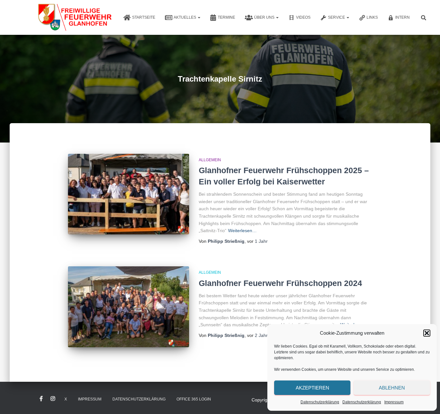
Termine (226, 17)
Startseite (143, 17)
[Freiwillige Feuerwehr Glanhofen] (74, 17)
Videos (303, 17)
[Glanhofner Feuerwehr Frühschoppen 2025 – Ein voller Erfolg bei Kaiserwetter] (128, 194)
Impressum (394, 402)
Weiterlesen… (242, 230)
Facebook (41, 398)
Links (372, 17)
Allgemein (210, 160)
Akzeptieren (312, 387)
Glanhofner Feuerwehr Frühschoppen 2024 (280, 283)
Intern (402, 17)
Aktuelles (185, 17)
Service (337, 17)
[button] (427, 333)
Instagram (52, 398)
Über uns (264, 17)
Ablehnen (392, 387)
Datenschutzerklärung (320, 402)
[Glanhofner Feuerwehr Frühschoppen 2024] (128, 306)
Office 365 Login (194, 399)
